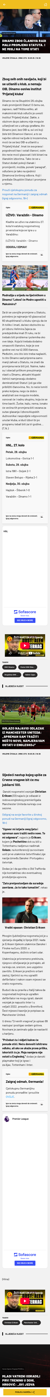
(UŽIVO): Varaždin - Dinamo (22, 240)
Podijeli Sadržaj (23, 1392)
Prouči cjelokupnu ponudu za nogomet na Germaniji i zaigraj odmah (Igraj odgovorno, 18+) (24, 194)
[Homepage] (45, 4)
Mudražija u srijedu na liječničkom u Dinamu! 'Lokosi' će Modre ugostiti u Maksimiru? (24, 299)
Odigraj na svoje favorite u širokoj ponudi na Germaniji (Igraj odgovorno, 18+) (24, 818)
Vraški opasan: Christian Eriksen (25, 927)
